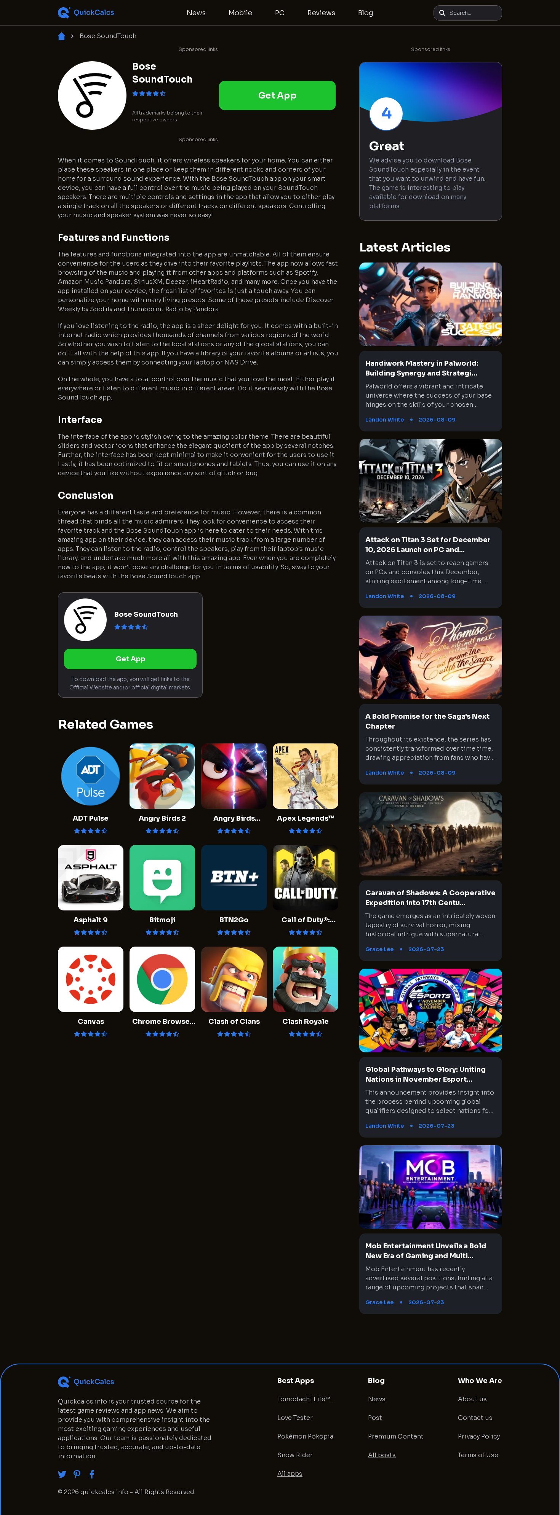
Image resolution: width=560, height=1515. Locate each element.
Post (375, 1418)
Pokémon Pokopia (305, 1436)
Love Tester (295, 1418)
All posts (382, 1455)
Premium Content (396, 1436)
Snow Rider (295, 1455)
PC (280, 13)
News (196, 13)
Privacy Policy (479, 1436)
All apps (289, 1474)
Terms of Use (478, 1455)
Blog (365, 13)
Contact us (475, 1418)
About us (472, 1399)
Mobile (240, 13)
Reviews (321, 13)
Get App (277, 95)
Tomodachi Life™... (305, 1399)
